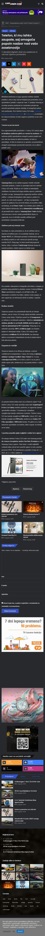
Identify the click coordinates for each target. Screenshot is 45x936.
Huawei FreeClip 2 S (9, 535)
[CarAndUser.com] (13, 3)
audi (4, 899)
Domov (5, 26)
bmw (9, 899)
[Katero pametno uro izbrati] (12, 506)
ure (37, 906)
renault (38, 902)
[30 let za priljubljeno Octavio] (7, 794)
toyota (32, 906)
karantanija (6, 902)
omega (23, 902)
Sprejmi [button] (20, 931)
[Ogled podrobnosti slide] (22, 12)
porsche (30, 902)
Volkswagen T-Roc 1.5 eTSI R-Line (27, 782)
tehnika (19, 906)
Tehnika (11, 26)
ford (26, 899)
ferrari (15, 899)
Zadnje (22, 776)
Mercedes (15, 902)
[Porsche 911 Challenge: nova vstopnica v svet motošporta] (36, 876)
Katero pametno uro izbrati (9, 515)
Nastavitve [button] (7, 931)
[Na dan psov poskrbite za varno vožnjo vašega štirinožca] (22, 876)
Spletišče (5, 594)
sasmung (28, 489)
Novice (17, 26)
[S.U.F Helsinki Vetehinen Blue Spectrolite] (7, 803)
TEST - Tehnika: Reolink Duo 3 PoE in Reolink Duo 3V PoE (24, 23)
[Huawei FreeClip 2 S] (12, 527)
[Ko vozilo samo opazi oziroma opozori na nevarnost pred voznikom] (36, 884)
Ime (3, 576)
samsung (5, 906)
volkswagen (6, 909)
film (21, 899)
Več (13, 931)
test (26, 906)
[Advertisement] (22, 669)
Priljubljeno (9, 776)
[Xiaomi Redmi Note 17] (33, 506)
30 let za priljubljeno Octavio (26, 791)
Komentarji (36, 776)
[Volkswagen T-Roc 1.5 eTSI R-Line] (7, 784)
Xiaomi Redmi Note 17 (31, 514)
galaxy (16, 489)
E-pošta (5, 585)
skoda (12, 906)
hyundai (33, 899)
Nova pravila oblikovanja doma (32, 536)
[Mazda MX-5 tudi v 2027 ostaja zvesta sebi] (7, 821)
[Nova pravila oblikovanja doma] (33, 527)
